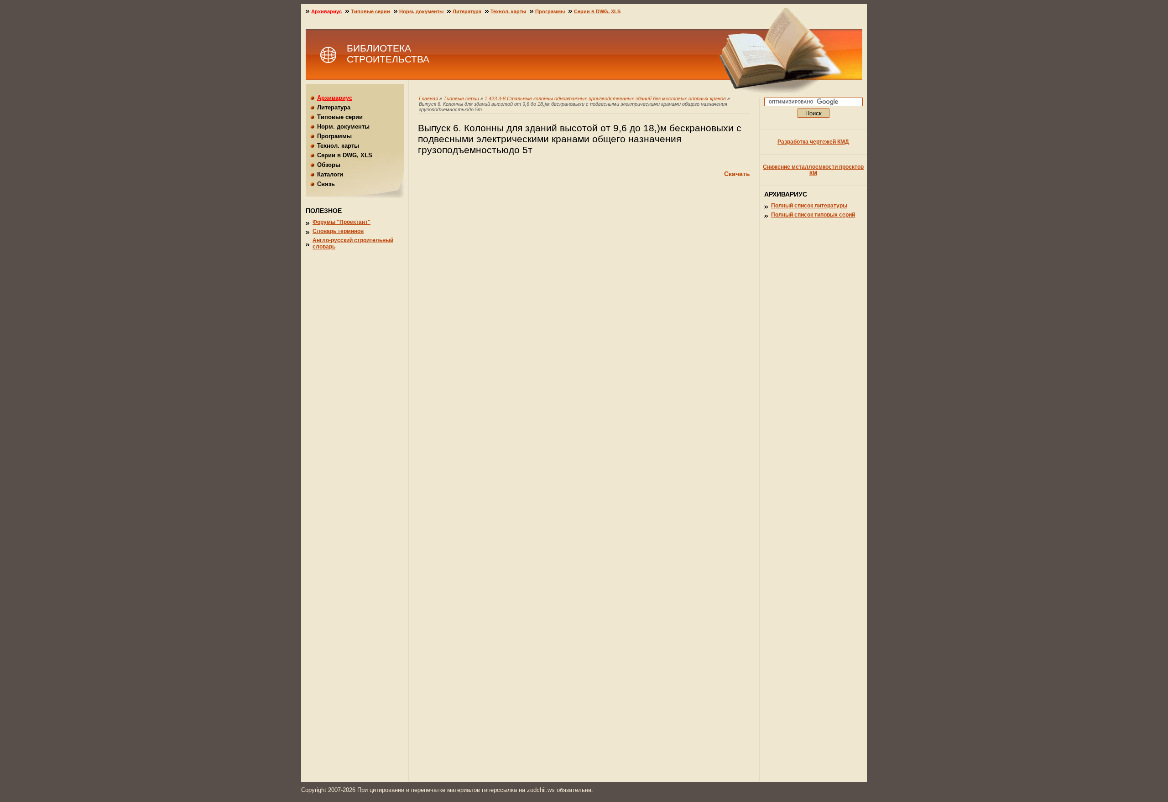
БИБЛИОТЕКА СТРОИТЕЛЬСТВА (388, 53)
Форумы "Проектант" (341, 222)
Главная (428, 98)
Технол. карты (508, 11)
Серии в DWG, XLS (597, 11)
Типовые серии (461, 98)
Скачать (737, 173)
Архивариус (326, 11)
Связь (326, 184)
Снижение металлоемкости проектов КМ (813, 170)
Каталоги (330, 174)
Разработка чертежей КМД (813, 142)
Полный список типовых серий (813, 215)
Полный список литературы (809, 205)
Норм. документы (421, 11)
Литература (467, 11)
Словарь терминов (338, 231)
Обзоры (328, 164)
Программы (550, 11)
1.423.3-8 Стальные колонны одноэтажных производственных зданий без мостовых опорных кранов (605, 98)
